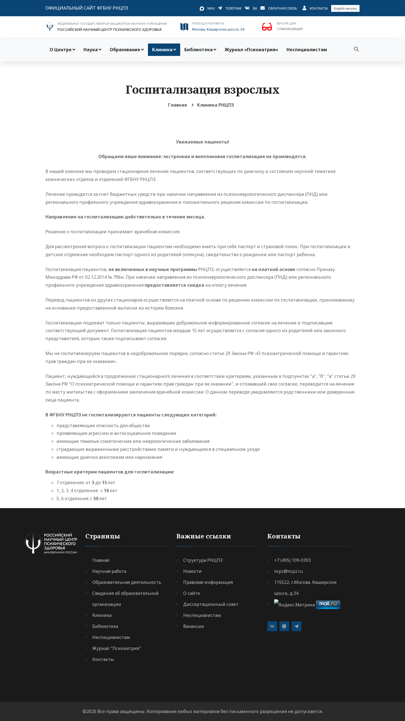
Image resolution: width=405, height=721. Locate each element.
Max (211, 8)
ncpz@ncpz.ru (288, 571)
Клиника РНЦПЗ (215, 105)
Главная (177, 105)
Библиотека (198, 50)
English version (345, 8)
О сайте (191, 593)
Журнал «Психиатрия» (251, 50)
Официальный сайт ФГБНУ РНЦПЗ (86, 8)
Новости (192, 571)
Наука (90, 50)
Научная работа (109, 571)
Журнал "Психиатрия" (116, 648)
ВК (255, 8)
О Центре (61, 50)
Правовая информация (208, 582)
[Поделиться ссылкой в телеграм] (296, 626)
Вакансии (193, 626)
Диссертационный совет (211, 604)
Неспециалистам (307, 50)
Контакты (319, 8)
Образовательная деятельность (126, 582)
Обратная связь (282, 8)
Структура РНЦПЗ (203, 560)
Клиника (162, 50)
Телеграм (233, 8)
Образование (125, 50)
